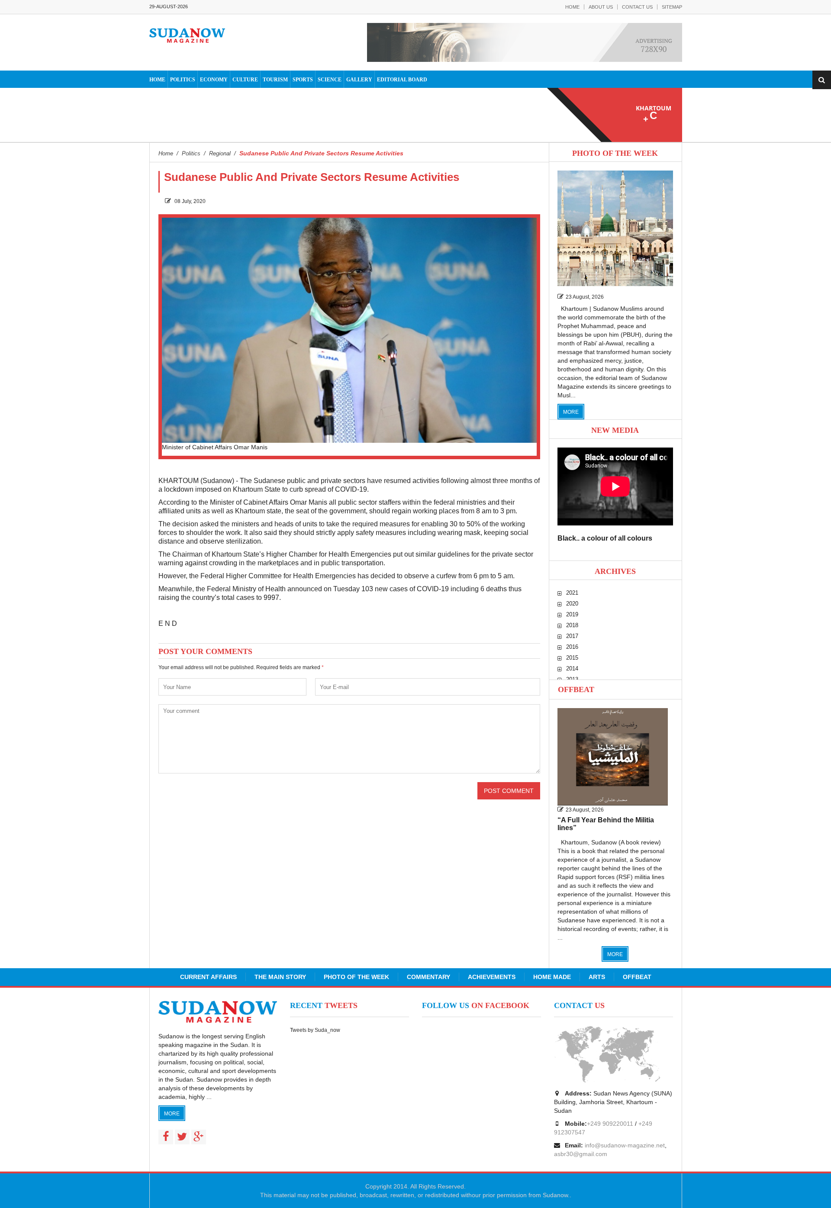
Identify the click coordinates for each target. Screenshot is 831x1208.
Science (329, 80)
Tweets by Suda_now (315, 1030)
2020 (572, 603)
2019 (572, 614)
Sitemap (672, 7)
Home (572, 7)
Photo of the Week (356, 976)
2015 (572, 657)
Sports (303, 80)
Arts (597, 976)
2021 (572, 593)
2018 (572, 625)
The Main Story (280, 976)
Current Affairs (208, 976)
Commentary (428, 976)
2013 (572, 679)
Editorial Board (402, 80)
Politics (182, 80)
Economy (214, 80)
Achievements (491, 976)
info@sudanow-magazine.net (625, 1145)
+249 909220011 (610, 1123)
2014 (572, 668)
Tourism (275, 80)
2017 (572, 636)
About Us (601, 7)
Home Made (552, 976)
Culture (245, 80)
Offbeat (576, 689)
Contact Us (637, 7)
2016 (572, 647)
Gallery (359, 80)
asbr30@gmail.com (580, 1153)
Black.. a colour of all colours (604, 538)
